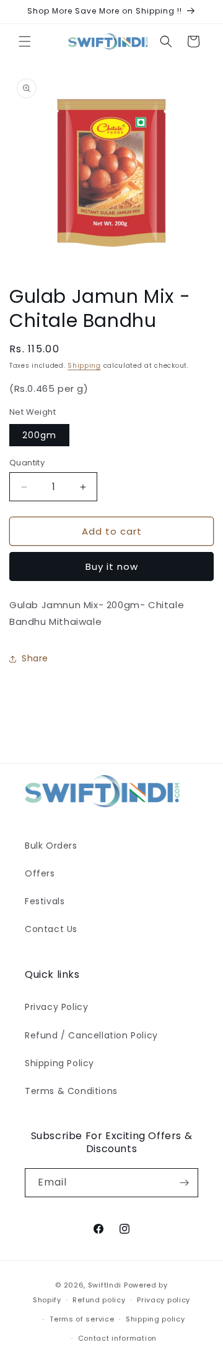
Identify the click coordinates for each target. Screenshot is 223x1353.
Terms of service (82, 1319)
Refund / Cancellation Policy (91, 1035)
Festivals (44, 901)
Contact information (117, 1338)
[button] (24, 41)
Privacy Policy (56, 1007)
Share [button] (35, 658)
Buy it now (111, 566)
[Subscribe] (184, 1182)
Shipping (84, 365)
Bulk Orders (51, 845)
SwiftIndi (104, 1285)
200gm (39, 435)
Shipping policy (155, 1319)
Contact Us (51, 929)
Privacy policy (163, 1300)
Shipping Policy (59, 1063)
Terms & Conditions (71, 1091)
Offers (40, 873)
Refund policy (98, 1300)
